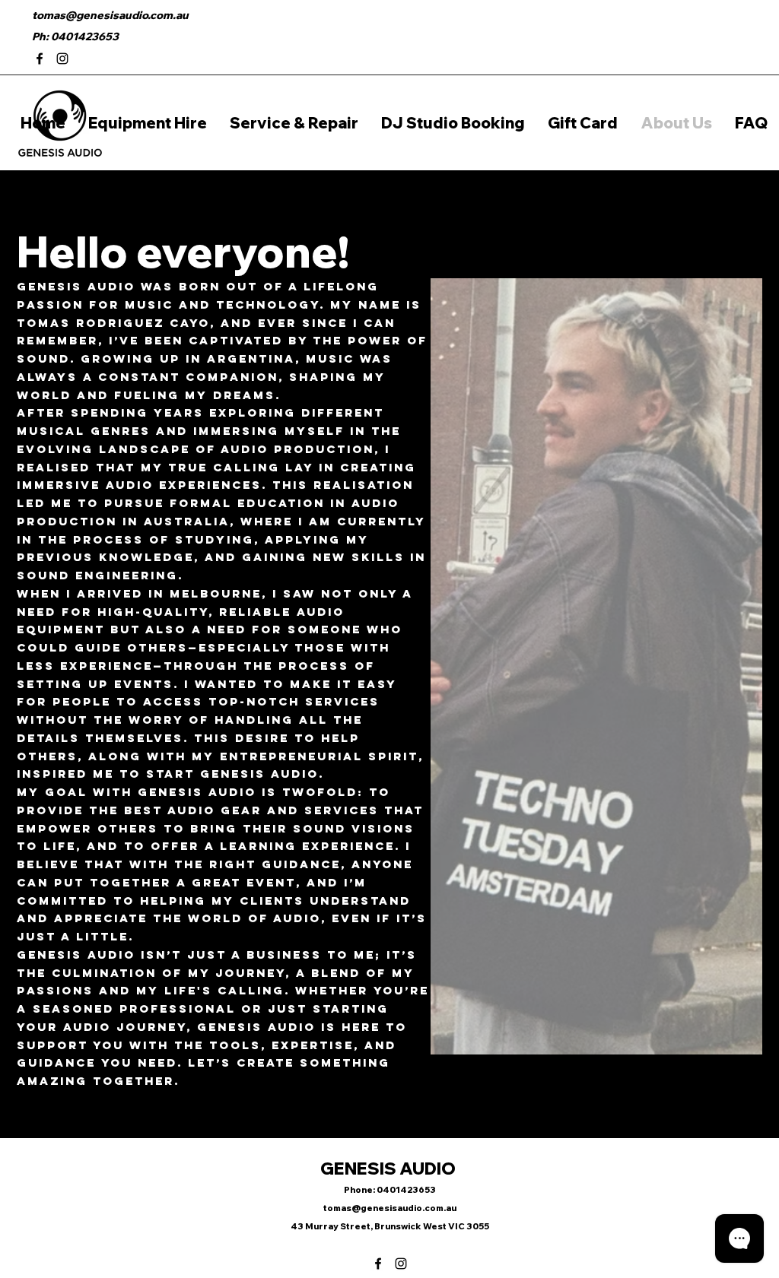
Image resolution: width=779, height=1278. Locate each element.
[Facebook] (39, 58)
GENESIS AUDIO (389, 1168)
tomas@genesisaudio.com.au (110, 15)
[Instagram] (62, 58)
